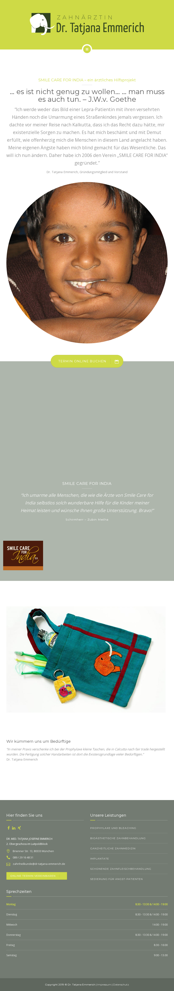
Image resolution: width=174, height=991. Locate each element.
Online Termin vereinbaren (33, 875)
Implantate (99, 858)
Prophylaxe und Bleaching (113, 828)
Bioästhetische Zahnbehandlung (118, 838)
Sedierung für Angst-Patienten (116, 879)
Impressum (104, 984)
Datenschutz (121, 984)
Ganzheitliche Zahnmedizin (113, 848)
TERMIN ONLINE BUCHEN (82, 361)
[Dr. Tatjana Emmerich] (87, 24)
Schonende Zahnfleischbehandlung (120, 868)
